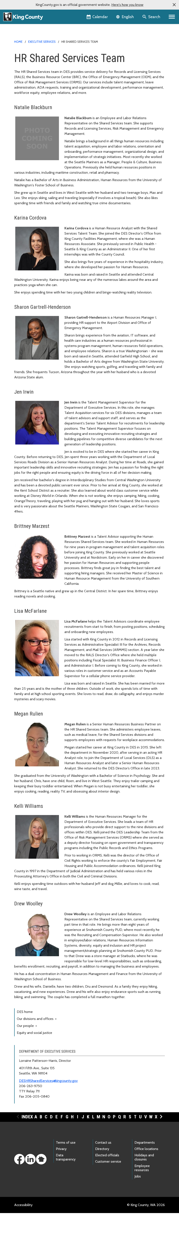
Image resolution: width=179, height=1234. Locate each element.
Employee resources (142, 1168)
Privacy (61, 1149)
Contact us (103, 1142)
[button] (174, 5)
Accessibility (23, 1205)
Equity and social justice (34, 1033)
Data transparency (66, 1157)
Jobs (137, 1176)
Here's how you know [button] (127, 5)
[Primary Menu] (172, 17)
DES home (25, 1012)
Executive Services (42, 41)
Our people (27, 1026)
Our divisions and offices (37, 1019)
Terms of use (66, 1142)
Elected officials (107, 1155)
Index (27, 1116)
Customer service (108, 1161)
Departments (144, 1142)
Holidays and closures (144, 1157)
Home (18, 41)
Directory (102, 1149)
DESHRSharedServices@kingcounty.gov (48, 1081)
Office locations (146, 1149)
